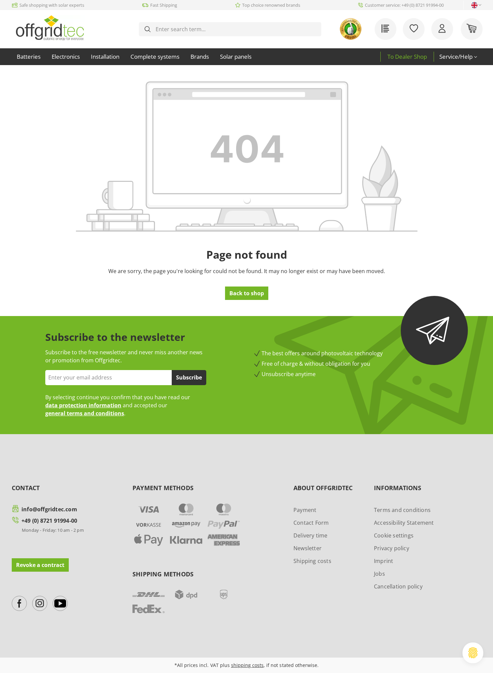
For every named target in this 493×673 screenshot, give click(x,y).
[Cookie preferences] (473, 653)
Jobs (379, 573)
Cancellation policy (398, 586)
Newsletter (307, 548)
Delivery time (310, 535)
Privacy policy (391, 548)
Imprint (383, 561)
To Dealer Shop (407, 56)
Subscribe (189, 377)
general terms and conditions (84, 413)
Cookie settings (394, 535)
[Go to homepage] (50, 28)
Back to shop (246, 293)
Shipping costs (312, 561)
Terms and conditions (402, 510)
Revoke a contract (40, 565)
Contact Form (311, 522)
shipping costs (247, 665)
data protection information (83, 405)
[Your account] (442, 29)
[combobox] (235, 29)
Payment (304, 510)
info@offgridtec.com (49, 509)
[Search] (147, 29)
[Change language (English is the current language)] (474, 5)
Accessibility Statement (404, 522)
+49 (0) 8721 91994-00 (49, 520)
